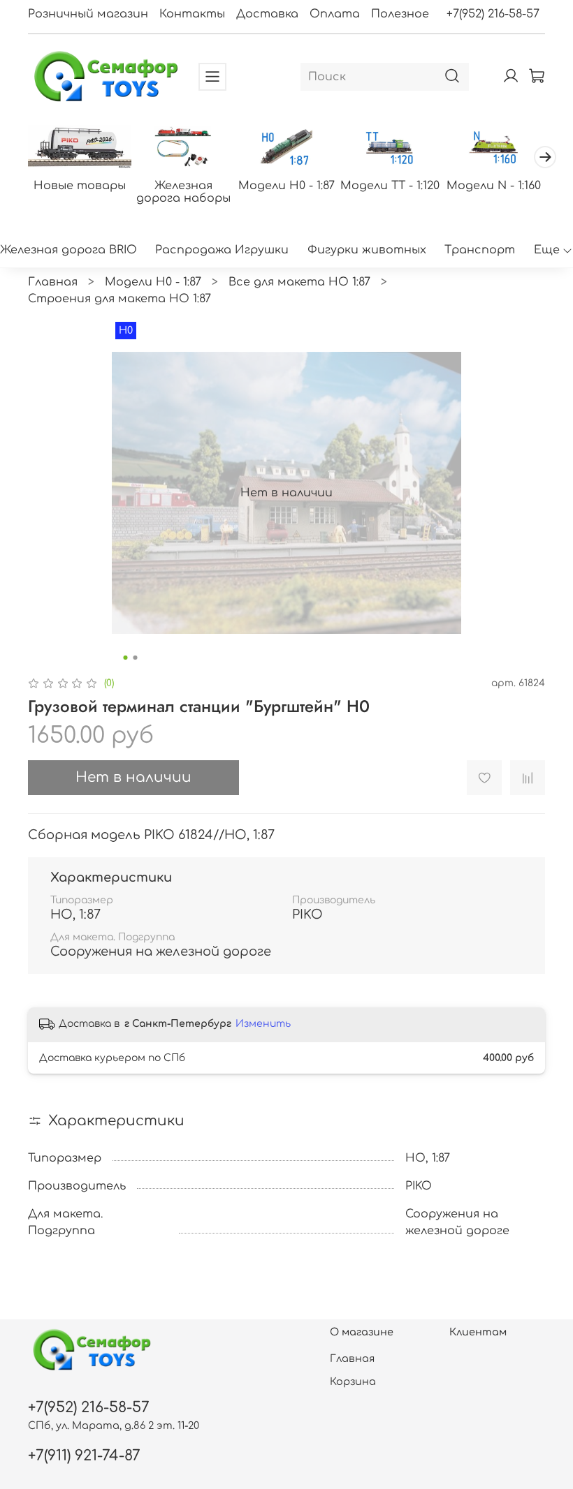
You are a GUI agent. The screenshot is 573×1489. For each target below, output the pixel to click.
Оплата (335, 14)
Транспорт (479, 250)
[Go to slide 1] (126, 657)
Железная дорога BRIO (68, 250)
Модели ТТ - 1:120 (390, 185)
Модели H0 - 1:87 (286, 185)
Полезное (400, 14)
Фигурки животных (366, 250)
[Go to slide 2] (135, 657)
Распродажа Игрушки (222, 250)
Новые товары (80, 185)
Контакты (192, 14)
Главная (53, 282)
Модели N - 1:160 (494, 185)
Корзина (353, 1381)
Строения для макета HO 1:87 (119, 298)
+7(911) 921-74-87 (84, 1456)
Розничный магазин (88, 14)
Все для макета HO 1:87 (299, 282)
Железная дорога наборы (183, 191)
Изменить (263, 1023)
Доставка (267, 14)
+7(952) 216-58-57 (493, 14)
